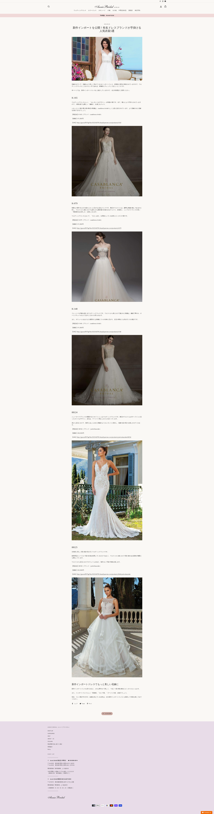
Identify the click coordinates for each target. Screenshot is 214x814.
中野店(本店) (122, 10)
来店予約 (137, 10)
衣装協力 (50, 747)
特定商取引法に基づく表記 (55, 744)
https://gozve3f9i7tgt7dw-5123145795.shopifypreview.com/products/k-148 (99, 332)
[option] (107, 15)
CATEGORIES (51, 733)
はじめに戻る (108, 713)
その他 (114, 10)
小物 (109, 10)
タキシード (102, 10)
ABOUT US (51, 739)
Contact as (207, 812)
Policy (49, 749)
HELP (49, 736)
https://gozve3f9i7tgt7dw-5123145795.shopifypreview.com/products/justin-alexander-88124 (104, 437)
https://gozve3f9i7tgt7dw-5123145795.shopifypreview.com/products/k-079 (99, 228)
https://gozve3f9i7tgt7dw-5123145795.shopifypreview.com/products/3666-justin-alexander (103, 574)
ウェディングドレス (80, 10)
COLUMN (50, 741)
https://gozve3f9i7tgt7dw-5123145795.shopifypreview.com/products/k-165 (99, 123)
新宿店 (131, 10)
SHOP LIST (50, 731)
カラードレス (92, 10)
